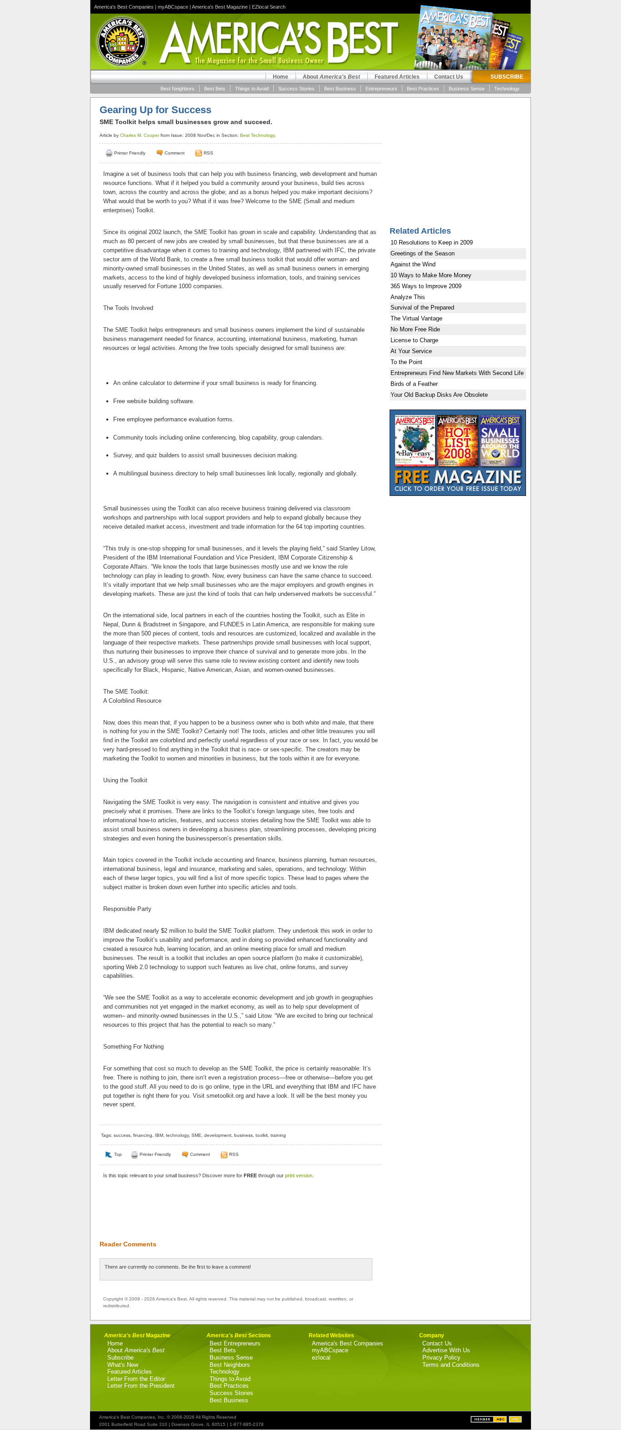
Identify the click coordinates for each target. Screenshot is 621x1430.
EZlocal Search (268, 7)
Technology (507, 88)
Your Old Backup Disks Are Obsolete (439, 394)
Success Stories (296, 88)
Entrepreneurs (381, 88)
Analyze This (408, 297)
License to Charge (414, 340)
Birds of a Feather (414, 383)
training (278, 1135)
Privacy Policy (441, 1357)
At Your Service (411, 351)
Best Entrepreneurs (235, 1343)
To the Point (406, 362)
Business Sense (467, 88)
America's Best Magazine (220, 7)
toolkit (261, 1135)
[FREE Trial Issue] (458, 493)
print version (298, 1175)
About (331, 77)
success (122, 1135)
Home (280, 77)
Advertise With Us (446, 1350)
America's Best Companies (124, 7)
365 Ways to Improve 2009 (426, 286)
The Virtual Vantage (416, 318)
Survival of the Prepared (422, 307)
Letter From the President (141, 1385)
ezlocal (321, 1357)
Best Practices (423, 88)
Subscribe (120, 1357)
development (217, 1135)
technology (177, 1135)
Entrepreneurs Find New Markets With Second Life (457, 373)
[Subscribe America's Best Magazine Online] (198, 152)
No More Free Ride (415, 329)
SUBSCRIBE (507, 77)
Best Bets (214, 88)
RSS (208, 152)
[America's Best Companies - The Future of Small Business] (490, 1420)
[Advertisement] (236, 1215)
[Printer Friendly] (109, 152)
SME (196, 1135)
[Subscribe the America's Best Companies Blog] (515, 1420)
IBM (159, 1135)
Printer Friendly (129, 152)
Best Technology (257, 135)
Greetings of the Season (423, 253)
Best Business (340, 88)
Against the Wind (413, 264)
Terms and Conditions (451, 1364)
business (243, 1135)
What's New (122, 1364)
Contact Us (448, 77)
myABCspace (173, 7)
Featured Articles (397, 77)
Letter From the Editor (136, 1378)
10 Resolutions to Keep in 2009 (432, 242)
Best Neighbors (177, 88)
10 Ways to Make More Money (431, 275)
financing (142, 1135)
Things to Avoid (252, 88)
